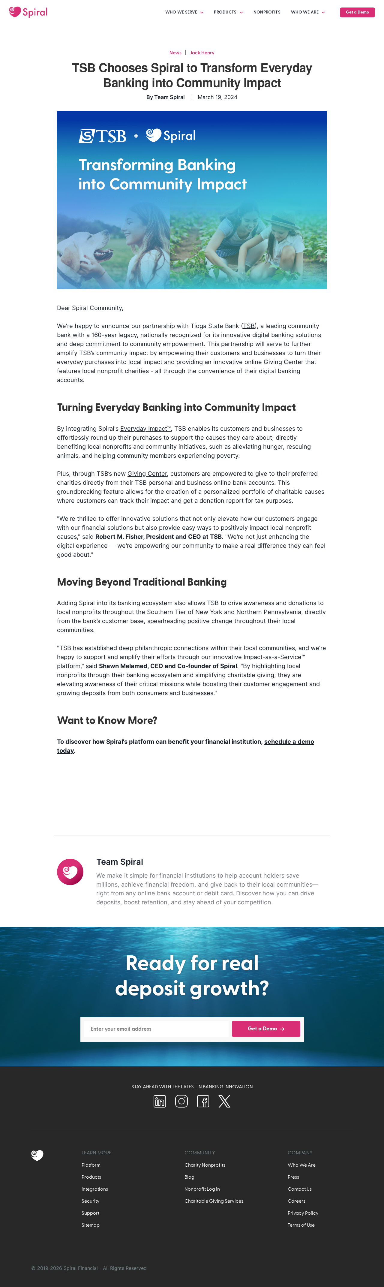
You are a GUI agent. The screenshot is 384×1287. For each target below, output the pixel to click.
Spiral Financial (81, 1268)
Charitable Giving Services (213, 1201)
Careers (296, 1201)
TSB (249, 326)
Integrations (95, 1189)
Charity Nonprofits (204, 1165)
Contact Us (300, 1189)
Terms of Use (301, 1225)
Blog (189, 1177)
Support (90, 1213)
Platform (91, 1165)
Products (91, 1177)
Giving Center (147, 473)
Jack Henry (202, 52)
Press (293, 1177)
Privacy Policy (303, 1213)
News (176, 52)
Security (91, 1201)
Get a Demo (357, 12)
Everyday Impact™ (145, 428)
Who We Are (302, 1165)
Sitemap (91, 1225)
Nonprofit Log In (202, 1189)
